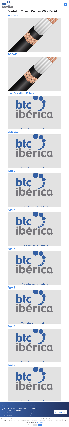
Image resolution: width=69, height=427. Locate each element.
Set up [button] (29, 424)
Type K (12, 248)
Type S (11, 364)
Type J (11, 287)
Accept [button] (39, 424)
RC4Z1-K (13, 15)
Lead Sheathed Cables (21, 93)
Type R (12, 326)
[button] (65, 4)
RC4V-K (12, 54)
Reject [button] (35, 424)
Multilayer (13, 131)
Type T (11, 209)
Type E (11, 170)
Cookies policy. (40, 422)
